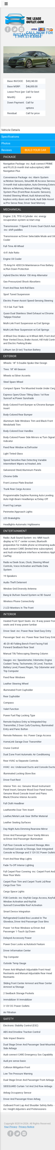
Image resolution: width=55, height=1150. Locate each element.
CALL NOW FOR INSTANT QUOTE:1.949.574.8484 (33, 35)
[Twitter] (14, 29)
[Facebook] (8, 29)
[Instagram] (21, 29)
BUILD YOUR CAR (35, 150)
